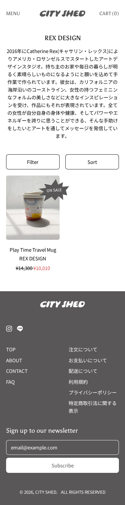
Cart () (109, 15)
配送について (83, 370)
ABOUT (14, 360)
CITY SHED (45, 492)
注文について (83, 349)
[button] (33, 161)
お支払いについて (88, 360)
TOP (11, 349)
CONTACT (17, 370)
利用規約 (78, 381)
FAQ (10, 381)
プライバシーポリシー (93, 392)
